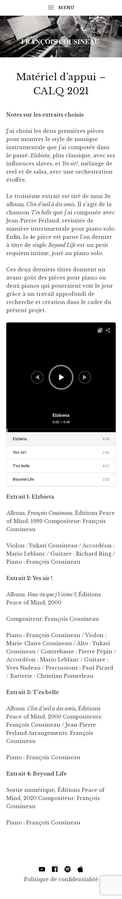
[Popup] (100, 330)
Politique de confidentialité (61, 879)
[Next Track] (85, 377)
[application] (61, 377)
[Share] (108, 330)
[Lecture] (61, 377)
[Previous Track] (37, 377)
